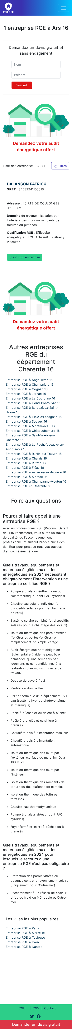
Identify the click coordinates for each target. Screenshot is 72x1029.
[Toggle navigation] (63, 8)
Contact (50, 1008)
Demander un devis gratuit (36, 1024)
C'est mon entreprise (24, 257)
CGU (22, 1008)
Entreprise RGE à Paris (22, 928)
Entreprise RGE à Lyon (22, 942)
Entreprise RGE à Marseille (25, 933)
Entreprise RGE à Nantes (24, 947)
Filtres (62, 166)
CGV (36, 1008)
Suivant (21, 85)
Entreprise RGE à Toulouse (25, 937)
